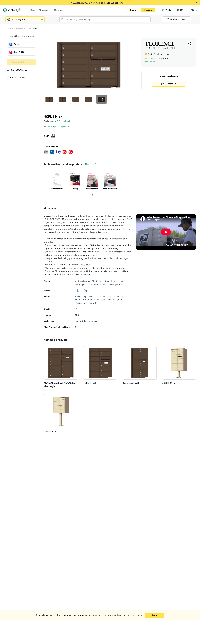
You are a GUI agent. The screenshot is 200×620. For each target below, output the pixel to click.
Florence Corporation (58, 126)
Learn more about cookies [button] (130, 615)
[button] (133, 10)
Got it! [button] (154, 615)
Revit (16, 44)
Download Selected (21, 62)
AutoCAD (19, 52)
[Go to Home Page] (16, 10)
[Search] (62, 19)
